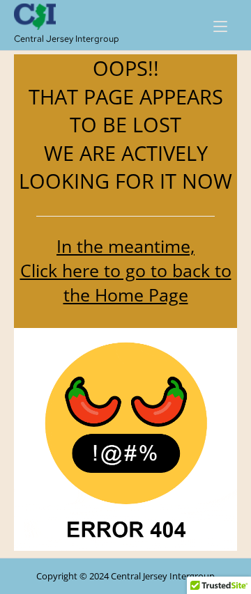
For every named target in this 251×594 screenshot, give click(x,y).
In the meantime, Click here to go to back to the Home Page (125, 270)
